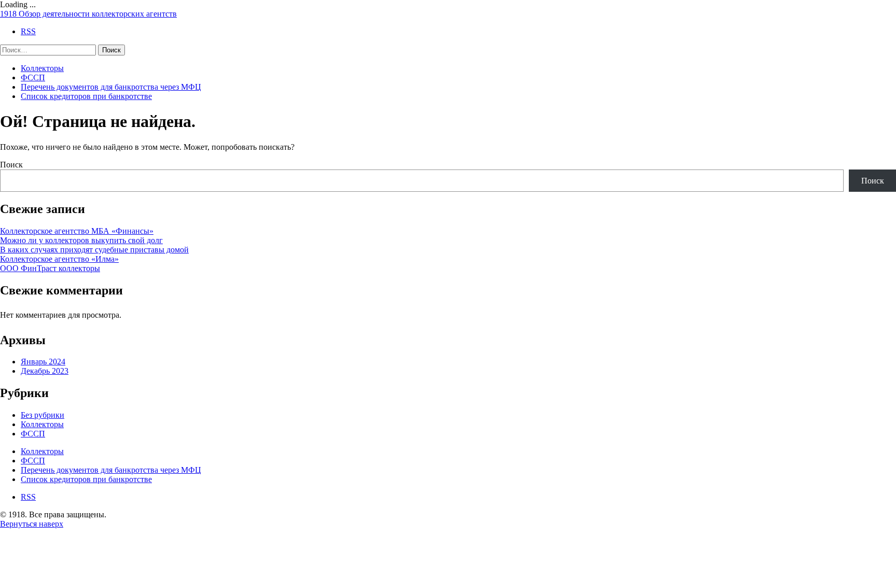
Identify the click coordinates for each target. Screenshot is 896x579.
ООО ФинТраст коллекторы (50, 268)
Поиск (11, 164)
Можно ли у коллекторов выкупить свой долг (81, 240)
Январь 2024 (43, 361)
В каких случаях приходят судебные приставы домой (94, 249)
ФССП (33, 77)
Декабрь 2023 (44, 370)
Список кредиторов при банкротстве (86, 96)
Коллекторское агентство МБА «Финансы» (76, 231)
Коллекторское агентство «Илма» (59, 259)
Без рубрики (42, 415)
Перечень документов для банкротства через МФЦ (111, 86)
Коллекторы (42, 68)
